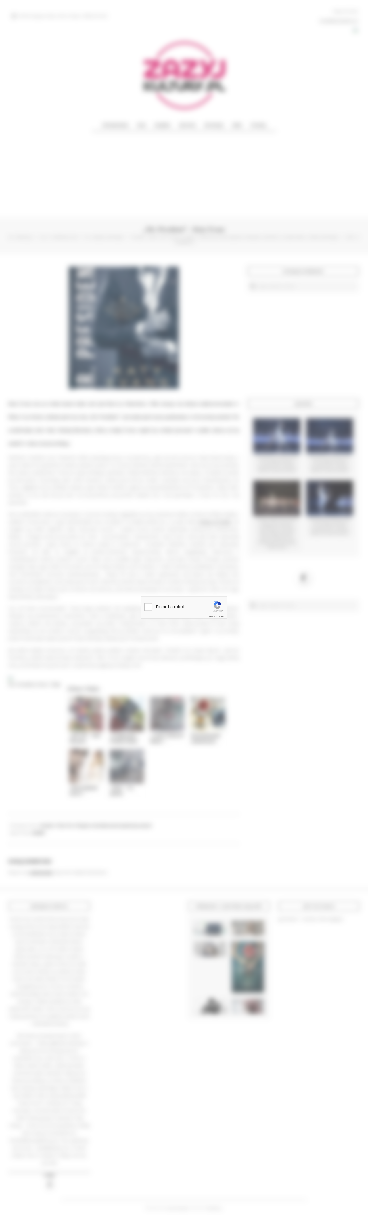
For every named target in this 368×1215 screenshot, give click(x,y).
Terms (220, 616)
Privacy (211, 616)
